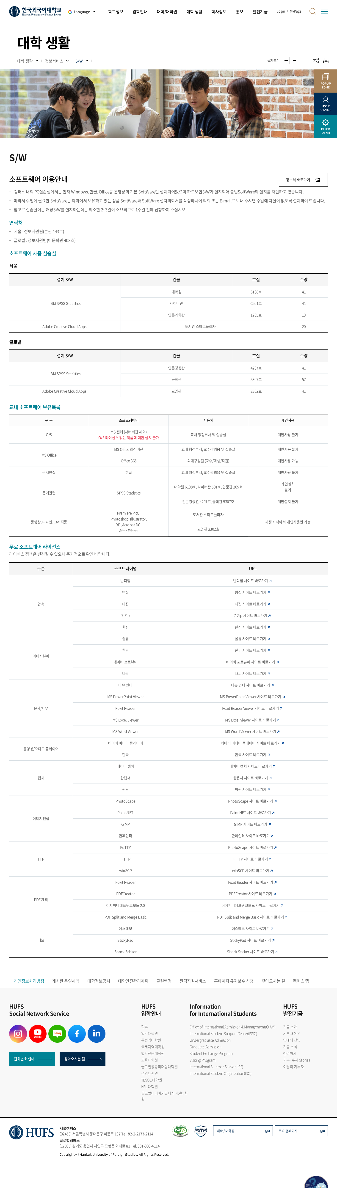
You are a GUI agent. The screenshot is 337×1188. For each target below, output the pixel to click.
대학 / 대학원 (225, 1130)
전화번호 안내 (24, 1059)
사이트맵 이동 (324, 11)
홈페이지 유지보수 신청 (234, 981)
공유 (316, 60)
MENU (325, 131)
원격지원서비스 (193, 981)
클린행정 (163, 981)
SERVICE (325, 108)
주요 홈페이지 (288, 1130)
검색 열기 (312, 11)
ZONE (325, 85)
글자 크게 (286, 60)
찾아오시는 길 (273, 981)
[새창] (18, 1027)
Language (82, 11)
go (267, 1130)
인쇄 (325, 60)
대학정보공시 (98, 981)
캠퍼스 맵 (301, 981)
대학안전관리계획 (133, 981)
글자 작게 (294, 60)
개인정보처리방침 (29, 981)
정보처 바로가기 (298, 179)
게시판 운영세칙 (65, 981)
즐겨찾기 (305, 60)
